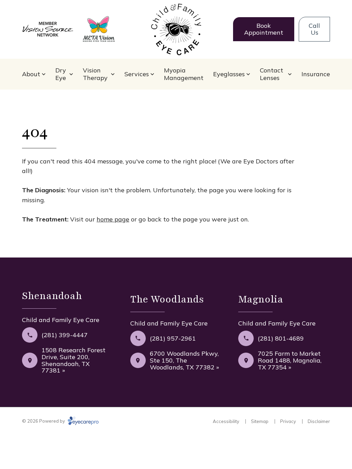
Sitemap (259, 421)
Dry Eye (60, 74)
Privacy (288, 421)
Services (136, 74)
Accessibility (226, 421)
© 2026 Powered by (44, 421)
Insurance (315, 74)
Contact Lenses (271, 74)
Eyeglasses (229, 74)
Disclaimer (319, 421)
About (31, 74)
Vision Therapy (95, 74)
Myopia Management (184, 74)
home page (113, 219)
